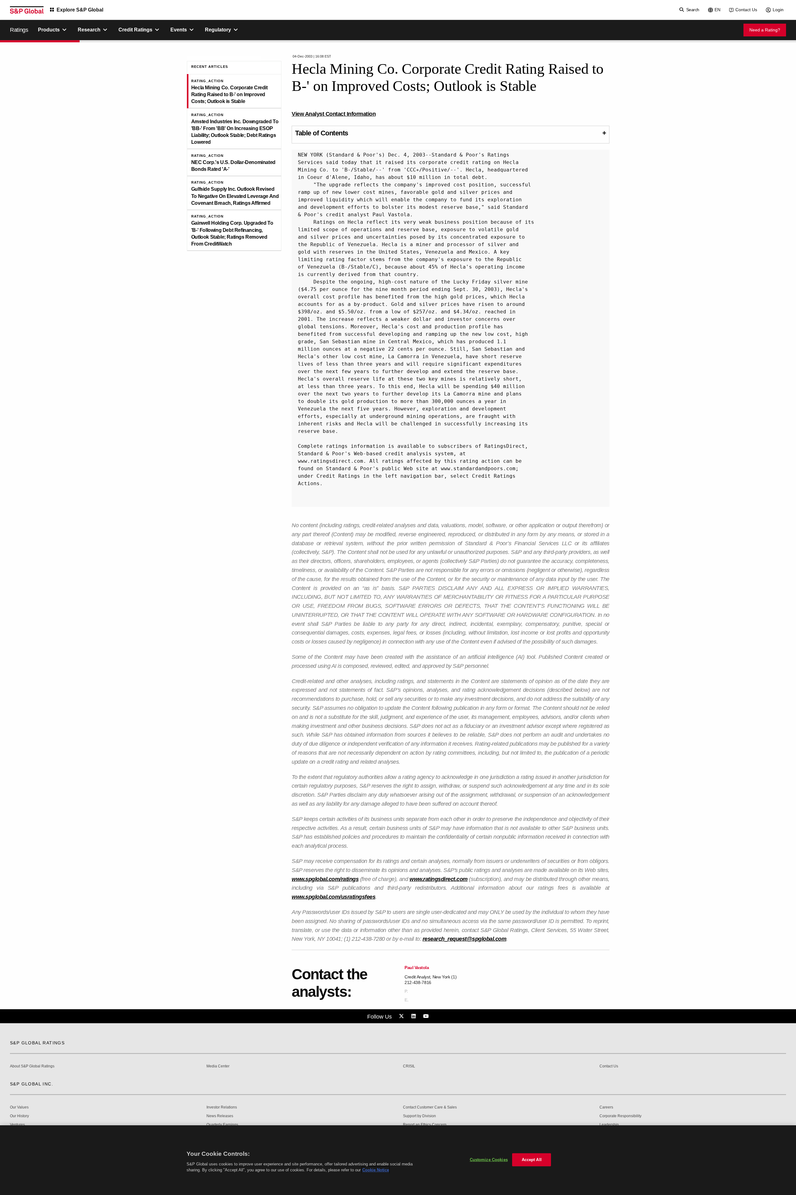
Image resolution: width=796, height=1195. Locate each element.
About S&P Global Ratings (32, 1066)
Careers (606, 1107)
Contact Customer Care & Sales (430, 1107)
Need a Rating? (764, 29)
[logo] (27, 10)
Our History (19, 1116)
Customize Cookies (489, 1159)
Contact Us (746, 9)
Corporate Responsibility (620, 1116)
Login (778, 9)
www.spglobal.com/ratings (325, 879)
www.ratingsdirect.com (439, 879)
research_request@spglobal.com (465, 939)
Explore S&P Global (80, 9)
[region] (398, 1160)
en (717, 9)
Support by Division (419, 1116)
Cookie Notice (375, 1170)
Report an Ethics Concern (425, 1125)
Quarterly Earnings (222, 1125)
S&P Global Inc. (31, 1083)
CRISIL (409, 1066)
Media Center (217, 1066)
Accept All (532, 1159)
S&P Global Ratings (37, 1042)
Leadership (609, 1125)
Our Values (19, 1107)
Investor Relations (221, 1107)
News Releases (219, 1116)
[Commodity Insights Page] (402, 1016)
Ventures (17, 1125)
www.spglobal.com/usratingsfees (333, 897)
